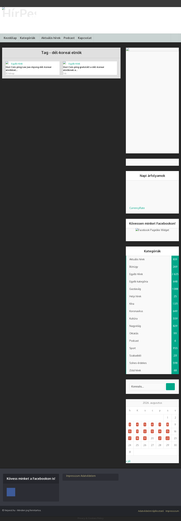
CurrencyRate (137, 207)
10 (130, 431)
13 (152, 431)
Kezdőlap (10, 38)
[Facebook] (11, 492)
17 (130, 438)
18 (137, 438)
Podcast (69, 38)
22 (167, 438)
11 (137, 431)
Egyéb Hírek (17, 63)
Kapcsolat (85, 38)
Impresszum (73, 475)
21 (160, 438)
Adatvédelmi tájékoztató (151, 511)
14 (160, 431)
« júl (128, 461)
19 (145, 438)
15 (168, 431)
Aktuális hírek (50, 38)
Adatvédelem (88, 475)
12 (145, 431)
